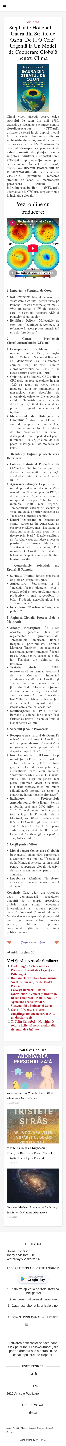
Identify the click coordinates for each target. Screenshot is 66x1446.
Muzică (24, 1427)
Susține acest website (33, 942)
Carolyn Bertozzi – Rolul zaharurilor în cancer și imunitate (34, 991)
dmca (33, 1412)
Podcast (32, 1427)
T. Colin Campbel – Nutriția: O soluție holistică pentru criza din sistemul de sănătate (33, 1025)
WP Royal (40, 1440)
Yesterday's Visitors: (21, 1259)
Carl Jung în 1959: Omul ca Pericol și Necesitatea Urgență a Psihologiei (32, 970)
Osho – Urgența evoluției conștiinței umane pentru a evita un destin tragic (33, 1013)
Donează (49, 1427)
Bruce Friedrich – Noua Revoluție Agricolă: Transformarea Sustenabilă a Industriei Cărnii (34, 1001)
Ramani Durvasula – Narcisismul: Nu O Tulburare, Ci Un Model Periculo (34, 982)
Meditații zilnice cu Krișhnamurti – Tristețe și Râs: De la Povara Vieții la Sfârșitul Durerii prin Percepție (30, 1153)
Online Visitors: (17, 1251)
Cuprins (40, 1427)
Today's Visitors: (18, 1255)
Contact (9, 1432)
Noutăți (16, 1427)
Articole (33, 22)
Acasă (9, 1427)
